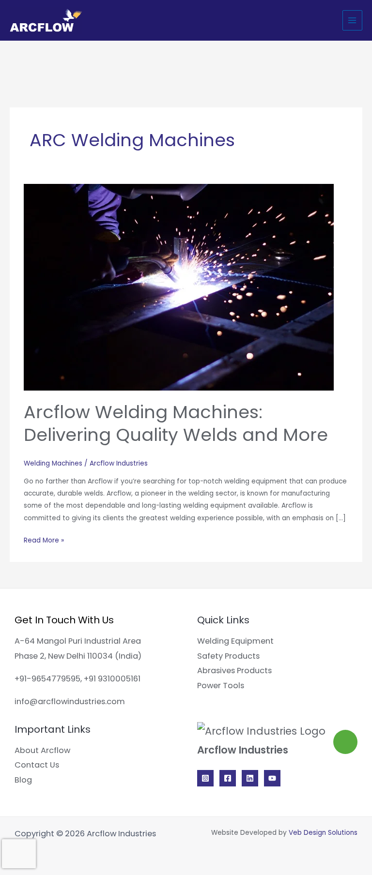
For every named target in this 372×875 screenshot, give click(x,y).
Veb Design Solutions (323, 832)
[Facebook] (227, 778)
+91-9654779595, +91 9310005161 (77, 678)
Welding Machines (53, 463)
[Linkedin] (250, 778)
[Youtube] (272, 778)
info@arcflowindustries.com (70, 701)
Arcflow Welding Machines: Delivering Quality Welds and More (176, 423)
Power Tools (220, 685)
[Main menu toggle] (352, 20)
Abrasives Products (234, 670)
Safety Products (228, 656)
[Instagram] (205, 778)
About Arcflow (42, 750)
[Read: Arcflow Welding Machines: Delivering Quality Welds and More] (179, 286)
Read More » (44, 539)
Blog (23, 779)
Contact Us (37, 764)
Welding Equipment (235, 641)
